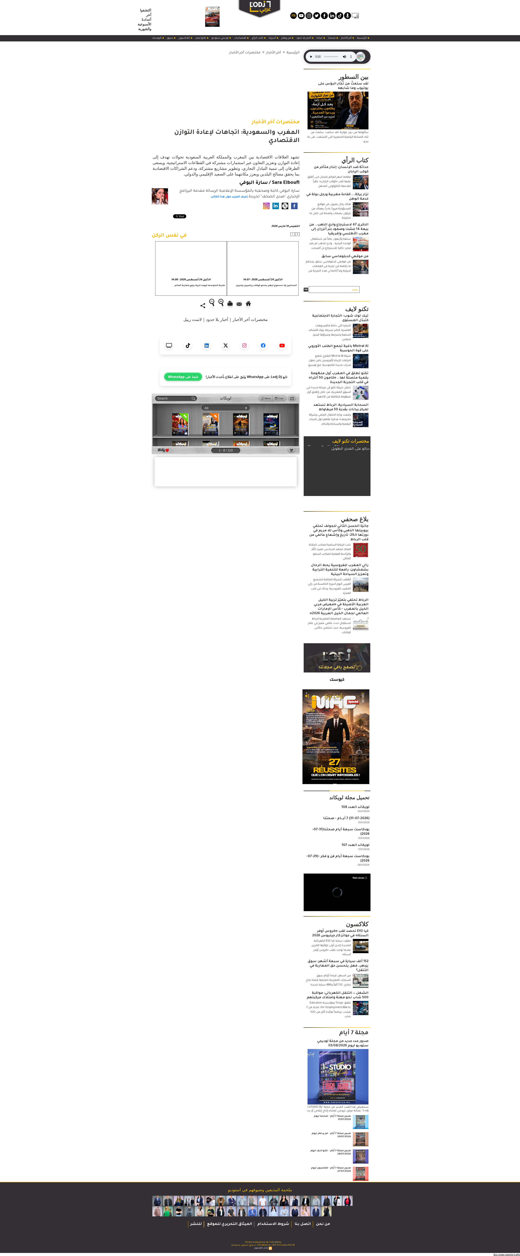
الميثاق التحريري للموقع (229, 1224)
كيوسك (157, 38)
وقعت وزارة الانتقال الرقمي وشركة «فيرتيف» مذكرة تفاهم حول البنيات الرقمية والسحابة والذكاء (330, 420)
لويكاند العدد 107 (355, 845)
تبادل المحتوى (261, 1248)
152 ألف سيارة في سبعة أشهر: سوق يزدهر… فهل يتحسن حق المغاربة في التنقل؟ (338, 966)
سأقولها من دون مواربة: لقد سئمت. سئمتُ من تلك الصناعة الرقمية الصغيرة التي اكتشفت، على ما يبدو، (337, 137)
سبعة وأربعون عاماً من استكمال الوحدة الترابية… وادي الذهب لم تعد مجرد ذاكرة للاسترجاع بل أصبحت (330, 244)
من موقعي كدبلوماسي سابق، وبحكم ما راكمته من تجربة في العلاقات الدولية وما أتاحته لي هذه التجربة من (328, 266)
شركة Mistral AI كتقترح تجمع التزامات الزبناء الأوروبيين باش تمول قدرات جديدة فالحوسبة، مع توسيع (329, 361)
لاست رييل (192, 319)
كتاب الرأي (258, 38)
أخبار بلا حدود (304, 38)
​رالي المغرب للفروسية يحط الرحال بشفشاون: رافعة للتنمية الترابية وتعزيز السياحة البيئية (339, 570)
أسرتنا (272, 38)
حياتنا (319, 38)
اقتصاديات (240, 38)
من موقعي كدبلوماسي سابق (345, 256)
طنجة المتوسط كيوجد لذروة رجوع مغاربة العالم (199, 285)
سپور (170, 38)
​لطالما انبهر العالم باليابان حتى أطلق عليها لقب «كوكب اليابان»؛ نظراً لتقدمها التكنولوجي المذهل (329, 182)
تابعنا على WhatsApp (183, 377)
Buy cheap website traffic (507, 1254)
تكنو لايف (201, 38)
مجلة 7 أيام (353, 1033)
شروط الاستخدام (272, 1224)
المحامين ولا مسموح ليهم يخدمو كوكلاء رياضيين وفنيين (266, 285)
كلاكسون (184, 38)
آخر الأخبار (346, 38)
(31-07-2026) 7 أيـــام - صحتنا (346, 818)
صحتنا (332, 38)
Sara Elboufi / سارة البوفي (269, 183)
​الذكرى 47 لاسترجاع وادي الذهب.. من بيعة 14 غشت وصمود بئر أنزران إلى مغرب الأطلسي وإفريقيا (338, 229)
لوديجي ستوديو (220, 38)
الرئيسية (362, 38)
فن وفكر (286, 38)
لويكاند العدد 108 (355, 807)
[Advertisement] (226, 83)
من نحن (322, 1224)
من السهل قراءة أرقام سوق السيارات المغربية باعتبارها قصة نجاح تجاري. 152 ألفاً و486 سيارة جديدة (328, 980)
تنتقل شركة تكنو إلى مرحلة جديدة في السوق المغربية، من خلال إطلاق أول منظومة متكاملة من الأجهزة (329, 392)
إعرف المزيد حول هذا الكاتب (229, 196)
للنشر (196, 1224)
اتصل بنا (302, 1224)
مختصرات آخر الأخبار (244, 53)
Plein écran (358, 877)
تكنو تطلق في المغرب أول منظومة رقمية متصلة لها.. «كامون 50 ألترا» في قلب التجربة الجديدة (338, 378)
